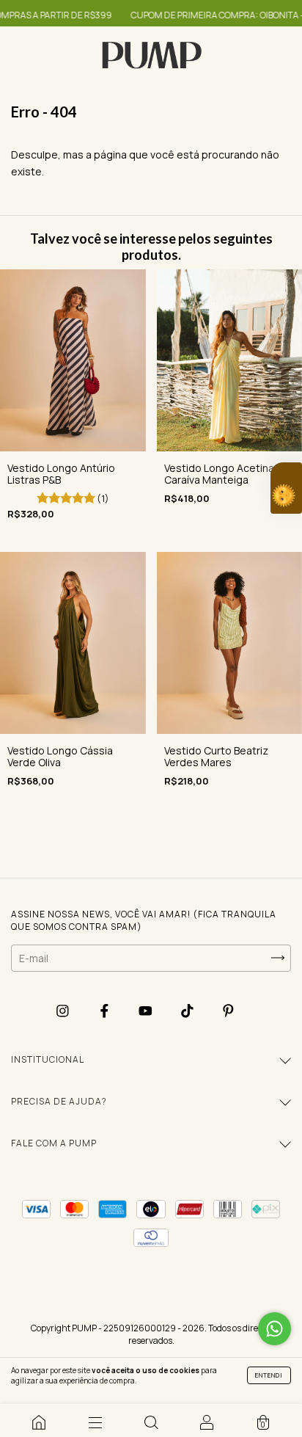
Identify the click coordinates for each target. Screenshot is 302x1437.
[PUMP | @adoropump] (39, 1422)
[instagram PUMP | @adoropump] (63, 1011)
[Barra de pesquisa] (151, 1422)
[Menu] (94, 1422)
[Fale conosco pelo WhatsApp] (274, 1328)
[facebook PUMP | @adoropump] (105, 1011)
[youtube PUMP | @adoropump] (146, 1011)
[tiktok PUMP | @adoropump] (188, 1011)
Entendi (269, 1375)
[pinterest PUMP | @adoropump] (228, 1011)
